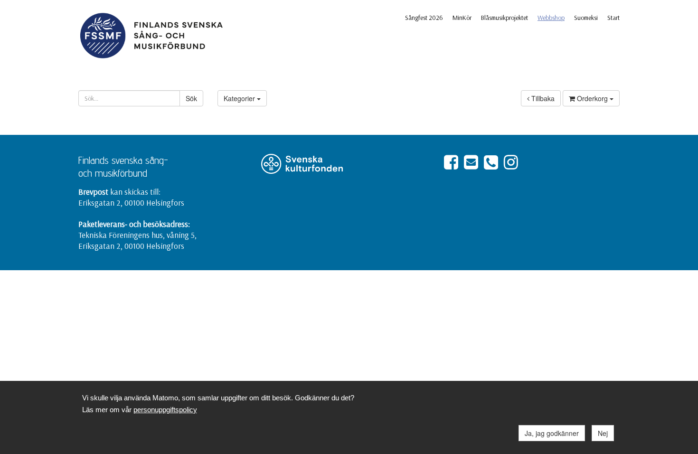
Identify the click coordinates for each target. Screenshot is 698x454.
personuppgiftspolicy (165, 410)
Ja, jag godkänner (552, 433)
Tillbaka (542, 98)
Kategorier (240, 98)
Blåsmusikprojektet (504, 17)
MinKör (462, 17)
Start (613, 17)
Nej (603, 433)
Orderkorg (592, 98)
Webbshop (551, 17)
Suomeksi (586, 17)
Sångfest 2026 (424, 17)
